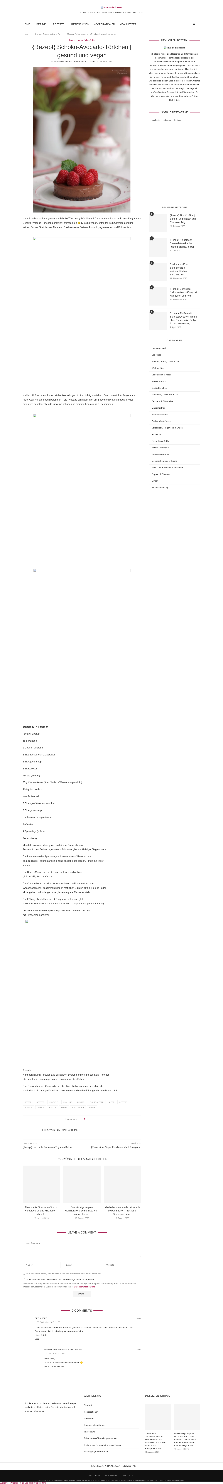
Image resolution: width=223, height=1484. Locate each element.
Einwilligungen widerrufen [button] (96, 1451)
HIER (176, 100)
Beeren (28, 1102)
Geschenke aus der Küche (164, 461)
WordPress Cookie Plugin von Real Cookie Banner (24, 1483)
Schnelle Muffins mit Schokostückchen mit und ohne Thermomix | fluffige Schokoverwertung (184, 318)
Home (26, 24)
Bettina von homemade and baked (78, 61)
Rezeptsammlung (160, 487)
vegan (64, 1107)
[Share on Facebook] (90, 1119)
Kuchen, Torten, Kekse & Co (47, 34)
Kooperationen (104, 24)
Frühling (67, 1102)
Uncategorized (159, 348)
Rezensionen (80, 24)
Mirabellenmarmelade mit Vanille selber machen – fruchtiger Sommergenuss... (122, 1210)
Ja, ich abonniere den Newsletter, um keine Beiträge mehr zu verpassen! (60, 1279)
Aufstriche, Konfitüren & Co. (165, 394)
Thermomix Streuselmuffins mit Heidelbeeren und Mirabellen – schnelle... (41, 1210)
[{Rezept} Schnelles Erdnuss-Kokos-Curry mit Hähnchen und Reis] (158, 296)
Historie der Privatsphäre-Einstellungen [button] (103, 1445)
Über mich (41, 24)
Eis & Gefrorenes (160, 414)
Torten (52, 1107)
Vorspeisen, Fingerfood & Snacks (168, 428)
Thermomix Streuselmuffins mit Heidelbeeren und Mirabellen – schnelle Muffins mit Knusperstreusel (155, 1441)
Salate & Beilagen (160, 447)
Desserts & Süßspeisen (163, 401)
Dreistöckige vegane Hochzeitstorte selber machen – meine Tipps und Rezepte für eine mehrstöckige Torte (185, 1439)
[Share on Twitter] (93, 1119)
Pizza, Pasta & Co (160, 441)
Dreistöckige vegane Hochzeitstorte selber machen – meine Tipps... (82, 1210)
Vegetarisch (78, 1107)
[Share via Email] (99, 1119)
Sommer (28, 1107)
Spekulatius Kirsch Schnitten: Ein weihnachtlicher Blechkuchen (180, 269)
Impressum (89, 1431)
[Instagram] (187, 24)
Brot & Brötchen (159, 388)
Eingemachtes (158, 408)
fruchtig (53, 1102)
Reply (138, 1319)
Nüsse (111, 1102)
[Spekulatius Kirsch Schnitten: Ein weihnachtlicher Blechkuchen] (158, 272)
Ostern (155, 481)
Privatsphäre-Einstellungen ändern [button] (100, 1438)
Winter (92, 1107)
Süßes (40, 1107)
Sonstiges (156, 355)
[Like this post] (87, 1119)
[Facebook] (183, 24)
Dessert (40, 1102)
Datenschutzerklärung (84, 1286)
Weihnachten (158, 368)
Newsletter (128, 24)
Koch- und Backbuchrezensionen (167, 467)
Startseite (88, 1405)
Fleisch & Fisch (159, 381)
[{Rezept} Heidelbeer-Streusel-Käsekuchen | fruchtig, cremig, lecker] (158, 247)
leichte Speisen (96, 1102)
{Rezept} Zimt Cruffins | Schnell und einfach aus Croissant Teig (183, 219)
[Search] (198, 24)
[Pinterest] (190, 24)
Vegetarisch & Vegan (162, 374)
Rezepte (58, 24)
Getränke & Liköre (160, 454)
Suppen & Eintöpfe (161, 474)
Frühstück (156, 434)
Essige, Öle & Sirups (161, 421)
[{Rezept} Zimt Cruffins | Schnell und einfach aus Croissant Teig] (158, 223)
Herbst (80, 1102)
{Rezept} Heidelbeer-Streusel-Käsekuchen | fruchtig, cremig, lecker (182, 243)
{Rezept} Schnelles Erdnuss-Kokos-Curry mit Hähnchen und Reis (183, 292)
